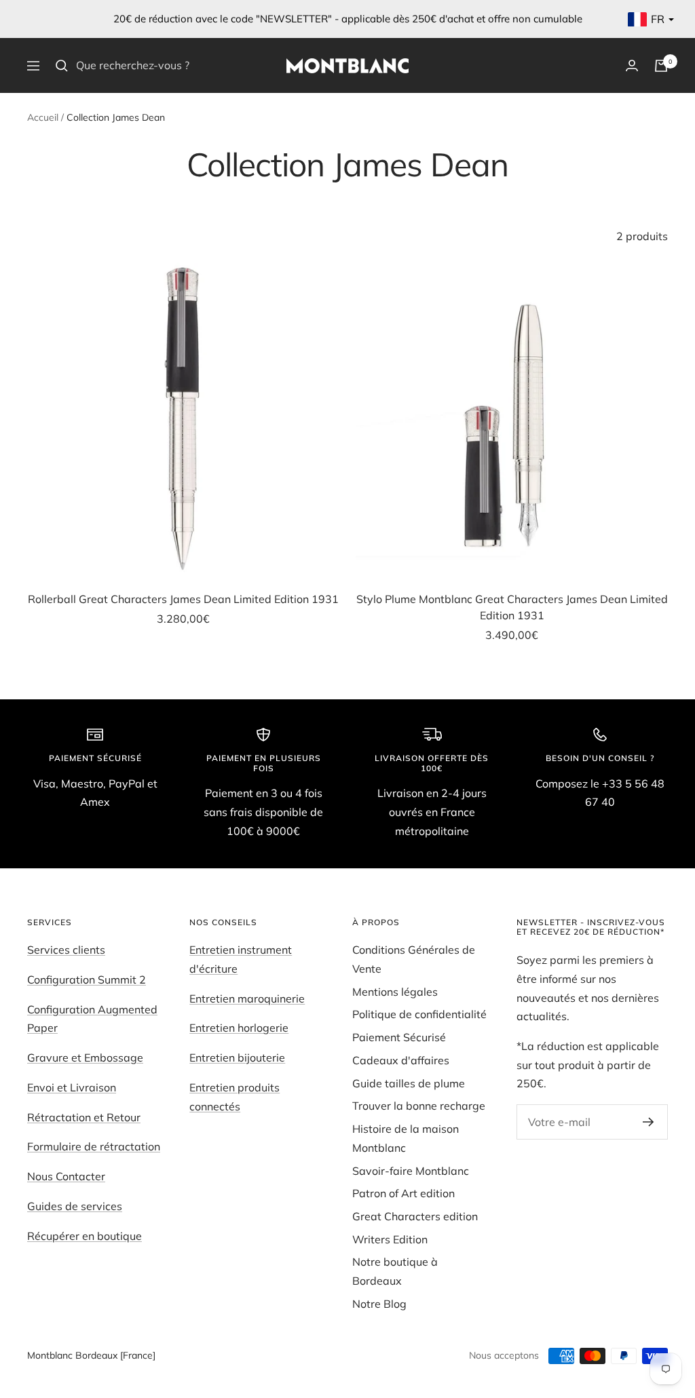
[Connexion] (632, 65)
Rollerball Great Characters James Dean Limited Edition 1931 (183, 599)
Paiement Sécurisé (399, 1037)
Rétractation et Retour (83, 1117)
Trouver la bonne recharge (418, 1105)
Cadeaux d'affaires (400, 1060)
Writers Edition (390, 1239)
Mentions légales (395, 991)
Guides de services (74, 1206)
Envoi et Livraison (71, 1087)
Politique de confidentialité (419, 1014)
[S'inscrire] (648, 1122)
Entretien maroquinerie (247, 998)
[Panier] (661, 66)
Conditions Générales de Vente (413, 959)
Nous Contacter (66, 1176)
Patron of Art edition (403, 1193)
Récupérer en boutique (84, 1236)
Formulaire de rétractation (93, 1146)
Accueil (42, 117)
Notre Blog (379, 1303)
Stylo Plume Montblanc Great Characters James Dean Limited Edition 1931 (512, 607)
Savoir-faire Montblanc (410, 1171)
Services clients (66, 949)
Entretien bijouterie (237, 1057)
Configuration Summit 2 (86, 979)
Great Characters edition (415, 1216)
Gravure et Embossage (85, 1057)
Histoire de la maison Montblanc (405, 1138)
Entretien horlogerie (238, 1027)
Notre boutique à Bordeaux (395, 1271)
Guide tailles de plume (408, 1083)
